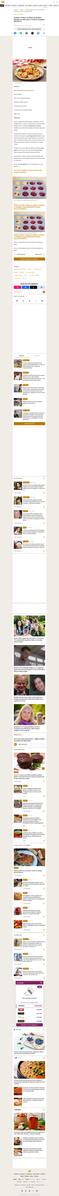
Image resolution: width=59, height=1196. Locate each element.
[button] (44, 25)
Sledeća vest (38, 254)
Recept (25, 278)
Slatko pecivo (37, 269)
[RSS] (36, 301)
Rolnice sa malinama (20, 269)
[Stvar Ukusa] (39, 1182)
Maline (16, 121)
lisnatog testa (30, 90)
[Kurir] (15, 1179)
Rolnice (22, 272)
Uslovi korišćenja (30, 1187)
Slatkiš (32, 275)
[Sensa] (25, 1182)
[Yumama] (32, 1182)
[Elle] (32, 1179)
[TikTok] (33, 287)
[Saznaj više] (44, 1029)
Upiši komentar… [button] (23, 744)
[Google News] (41, 287)
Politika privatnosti (39, 1185)
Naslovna (16, 9)
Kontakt (28, 1185)
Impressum (17, 1185)
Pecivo (30, 269)
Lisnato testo (18, 275)
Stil (14, 24)
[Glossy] (38, 1179)
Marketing (23, 1185)
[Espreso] (27, 1179)
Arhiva (32, 1185)
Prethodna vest (21, 254)
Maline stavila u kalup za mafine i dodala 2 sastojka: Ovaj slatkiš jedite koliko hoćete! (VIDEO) (29, 207)
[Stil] (2, 1)
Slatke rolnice (30, 272)
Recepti (21, 9)
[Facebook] (25, 287)
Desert (37, 275)
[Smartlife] (19, 1182)
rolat (20, 148)
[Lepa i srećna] (44, 1179)
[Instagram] (17, 287)
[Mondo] (21, 1179)
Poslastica (17, 278)
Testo (26, 275)
